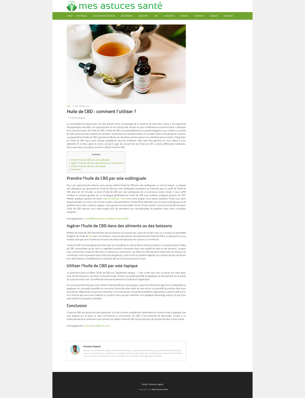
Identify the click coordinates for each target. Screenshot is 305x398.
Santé (70, 15)
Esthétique (81, 15)
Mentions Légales (156, 384)
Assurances (126, 15)
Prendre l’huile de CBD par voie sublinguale (89, 160)
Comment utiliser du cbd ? (97, 326)
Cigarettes (169, 15)
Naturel (184, 15)
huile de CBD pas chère (114, 198)
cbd (90, 236)
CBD (156, 15)
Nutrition (199, 15)
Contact (145, 384)
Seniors (213, 15)
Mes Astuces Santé (159, 389)
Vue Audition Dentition (104, 15)
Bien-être (143, 15)
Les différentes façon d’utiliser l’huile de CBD (107, 218)
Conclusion (74, 169)
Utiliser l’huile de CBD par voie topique (87, 166)
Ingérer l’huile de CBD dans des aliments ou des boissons (96, 163)
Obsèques (228, 15)
